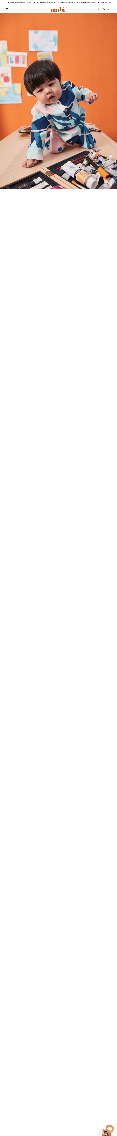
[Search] (98, 9)
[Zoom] (58, 101)
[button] (110, 1129)
